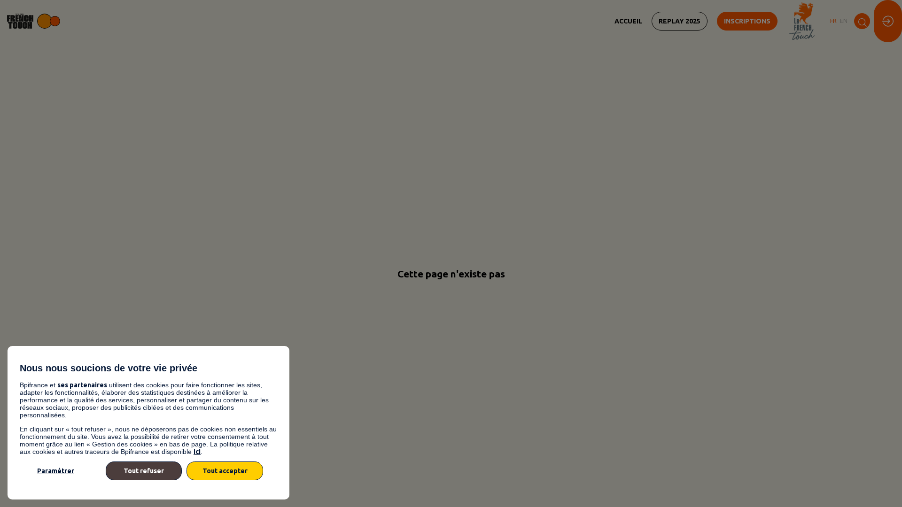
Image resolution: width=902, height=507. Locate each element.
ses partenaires (82, 385)
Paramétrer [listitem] (55, 471)
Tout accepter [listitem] (225, 471)
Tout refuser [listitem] (144, 471)
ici (197, 451)
